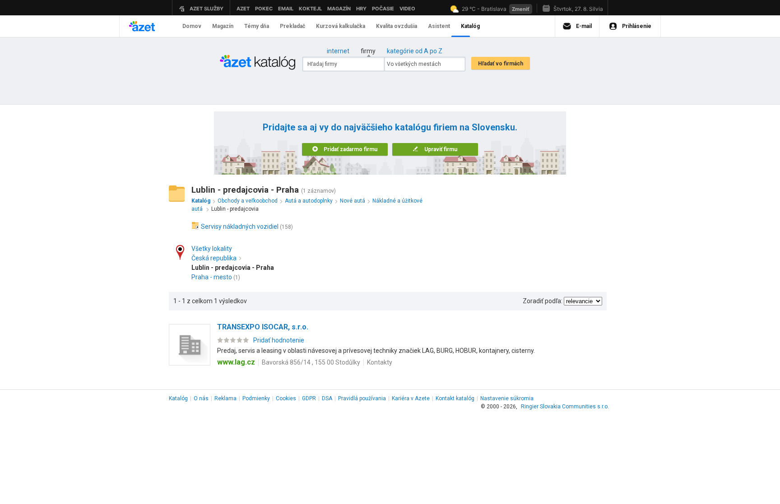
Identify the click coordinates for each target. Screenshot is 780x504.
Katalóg (178, 398)
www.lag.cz (236, 362)
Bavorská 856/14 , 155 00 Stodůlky (311, 362)
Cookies (286, 398)
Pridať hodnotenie (278, 340)
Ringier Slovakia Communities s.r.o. (565, 406)
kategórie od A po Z (414, 51)
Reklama (225, 398)
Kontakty (379, 362)
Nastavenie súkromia (507, 398)
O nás (201, 398)
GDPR (309, 398)
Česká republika (214, 258)
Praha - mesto (211, 277)
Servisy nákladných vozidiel (240, 226)
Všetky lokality (211, 248)
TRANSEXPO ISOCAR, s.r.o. (262, 327)
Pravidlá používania (362, 398)
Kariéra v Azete (411, 398)
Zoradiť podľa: (542, 301)
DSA (327, 398)
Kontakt (455, 398)
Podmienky (256, 398)
